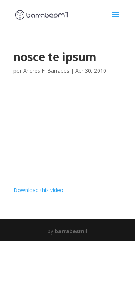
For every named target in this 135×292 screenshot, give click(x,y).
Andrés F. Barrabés (46, 70)
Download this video (38, 190)
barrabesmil (71, 231)
